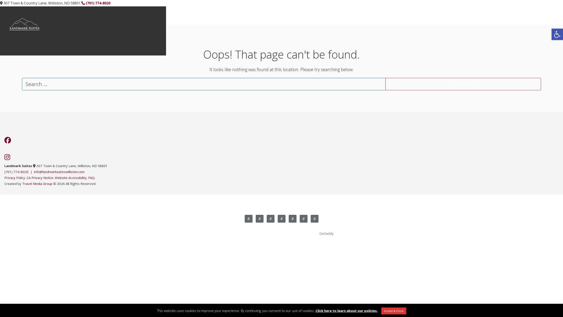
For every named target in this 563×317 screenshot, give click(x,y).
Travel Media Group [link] (37, 183)
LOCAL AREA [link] (79, 43)
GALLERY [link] (104, 43)
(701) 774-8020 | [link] (19, 172)
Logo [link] (12, 43)
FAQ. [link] (91, 177)
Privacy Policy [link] (14, 177)
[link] (557, 34)
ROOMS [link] (30, 43)
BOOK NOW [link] (148, 43)
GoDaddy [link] (326, 233)
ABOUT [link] (125, 43)
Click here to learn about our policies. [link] (347, 310)
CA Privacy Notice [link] (40, 177)
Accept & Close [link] (394, 311)
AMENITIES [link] (53, 43)
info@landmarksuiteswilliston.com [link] (59, 172)
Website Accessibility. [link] (71, 177)
